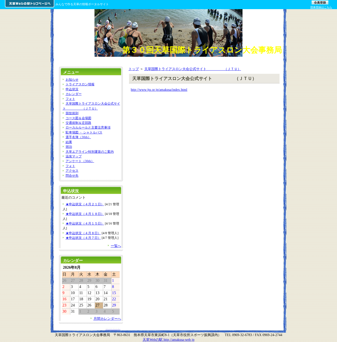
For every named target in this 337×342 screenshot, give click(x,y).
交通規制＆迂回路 (78, 123)
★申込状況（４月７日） (83, 238)
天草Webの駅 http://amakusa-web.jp (168, 340)
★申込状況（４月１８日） (85, 214)
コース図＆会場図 (78, 118)
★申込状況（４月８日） (83, 233)
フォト (70, 99)
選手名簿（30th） (78, 137)
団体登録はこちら (321, 7)
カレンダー (74, 94)
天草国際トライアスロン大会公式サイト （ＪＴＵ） (192, 69)
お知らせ (72, 79)
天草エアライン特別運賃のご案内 (90, 151)
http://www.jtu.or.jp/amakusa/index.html (159, 90)
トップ (134, 69)
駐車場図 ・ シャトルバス (84, 132)
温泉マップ (74, 156)
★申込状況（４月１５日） (85, 223)
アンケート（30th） (80, 161)
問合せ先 (72, 175)
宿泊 (69, 147)
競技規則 (72, 113)
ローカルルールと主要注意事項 (88, 127)
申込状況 (72, 89)
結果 (69, 142)
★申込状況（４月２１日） (85, 204)
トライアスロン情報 (80, 84)
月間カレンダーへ (107, 319)
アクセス (72, 170)
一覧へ (116, 246)
